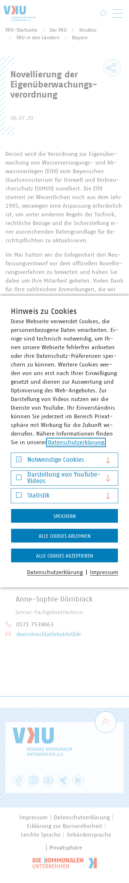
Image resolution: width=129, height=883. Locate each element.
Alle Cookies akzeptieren (64, 556)
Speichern (64, 516)
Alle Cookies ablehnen (65, 536)
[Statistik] (19, 496)
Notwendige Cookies (55, 460)
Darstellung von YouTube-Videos (64, 478)
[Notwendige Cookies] (19, 461)
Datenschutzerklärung (76, 442)
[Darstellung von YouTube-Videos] (19, 478)
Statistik (38, 495)
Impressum (104, 572)
